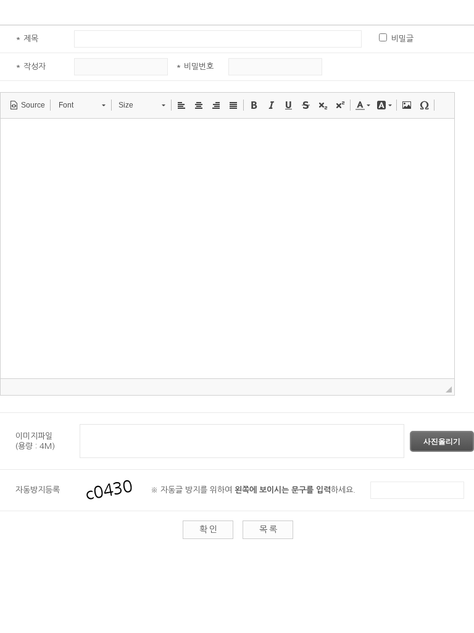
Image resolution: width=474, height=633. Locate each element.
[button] (27, 105)
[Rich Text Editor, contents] (227, 248)
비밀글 (402, 39)
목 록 (267, 529)
